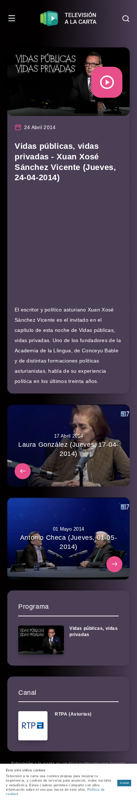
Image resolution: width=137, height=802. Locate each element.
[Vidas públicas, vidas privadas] (41, 640)
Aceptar (124, 783)
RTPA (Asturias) (73, 714)
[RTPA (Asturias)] (32, 725)
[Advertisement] (68, 247)
